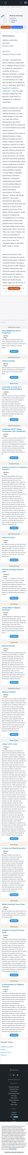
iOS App (14, 1102)
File (3, 32)
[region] (14, 1138)
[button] (2, 2)
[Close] (26, 1124)
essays (8, 7)
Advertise (13, 1114)
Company (13, 1112)
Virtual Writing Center (14, 1093)
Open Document (5, 27)
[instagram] (17, 1076)
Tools (11, 32)
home (2, 7)
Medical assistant (5, 1052)
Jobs (11, 1117)
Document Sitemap (14, 1087)
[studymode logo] (9, 3)
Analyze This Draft (17, 27)
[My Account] (26, 3)
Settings (17, 32)
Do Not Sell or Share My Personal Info (14, 1152)
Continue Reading (14, 288)
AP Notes (13, 1096)
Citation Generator (14, 1100)
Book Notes (14, 1098)
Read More (14, 351)
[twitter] (14, 1076)
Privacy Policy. (12, 1149)
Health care (4, 1055)
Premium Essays (13, 1089)
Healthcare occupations (7, 1047)
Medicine (3, 1049)
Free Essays (13, 1091)
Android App (13, 1104)
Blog (14, 1119)
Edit (7, 32)
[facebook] (10, 1076)
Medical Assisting (16, 16)
